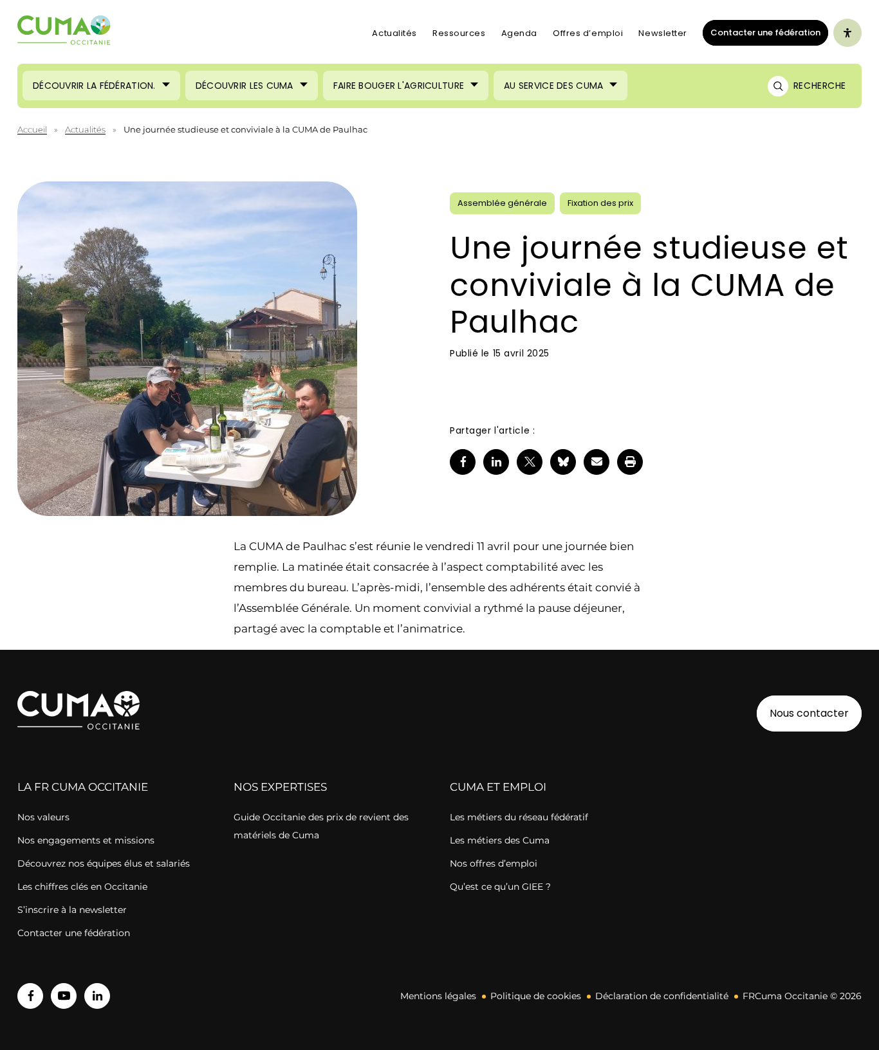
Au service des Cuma (553, 85)
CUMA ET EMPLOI (498, 786)
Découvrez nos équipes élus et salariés (103, 863)
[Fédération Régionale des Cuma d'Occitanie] (64, 33)
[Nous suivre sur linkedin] (97, 996)
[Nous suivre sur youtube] (64, 996)
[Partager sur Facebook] (463, 462)
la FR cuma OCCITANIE (82, 786)
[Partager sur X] (529, 462)
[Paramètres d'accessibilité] (847, 33)
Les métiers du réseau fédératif (519, 817)
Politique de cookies (535, 996)
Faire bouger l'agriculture (398, 85)
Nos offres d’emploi (493, 863)
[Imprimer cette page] (630, 462)
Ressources (459, 33)
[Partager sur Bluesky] (563, 462)
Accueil (32, 129)
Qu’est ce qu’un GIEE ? (500, 886)
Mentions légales (438, 996)
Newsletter (662, 33)
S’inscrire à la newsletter (72, 910)
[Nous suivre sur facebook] (30, 996)
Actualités (394, 33)
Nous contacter (809, 713)
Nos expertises (280, 786)
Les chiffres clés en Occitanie (82, 886)
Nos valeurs (43, 817)
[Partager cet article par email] (596, 462)
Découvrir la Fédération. (94, 85)
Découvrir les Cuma (244, 85)
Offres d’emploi (588, 33)
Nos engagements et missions (85, 840)
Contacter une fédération (761, 32)
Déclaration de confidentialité (661, 996)
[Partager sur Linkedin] (496, 462)
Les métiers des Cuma (500, 840)
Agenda (519, 33)
